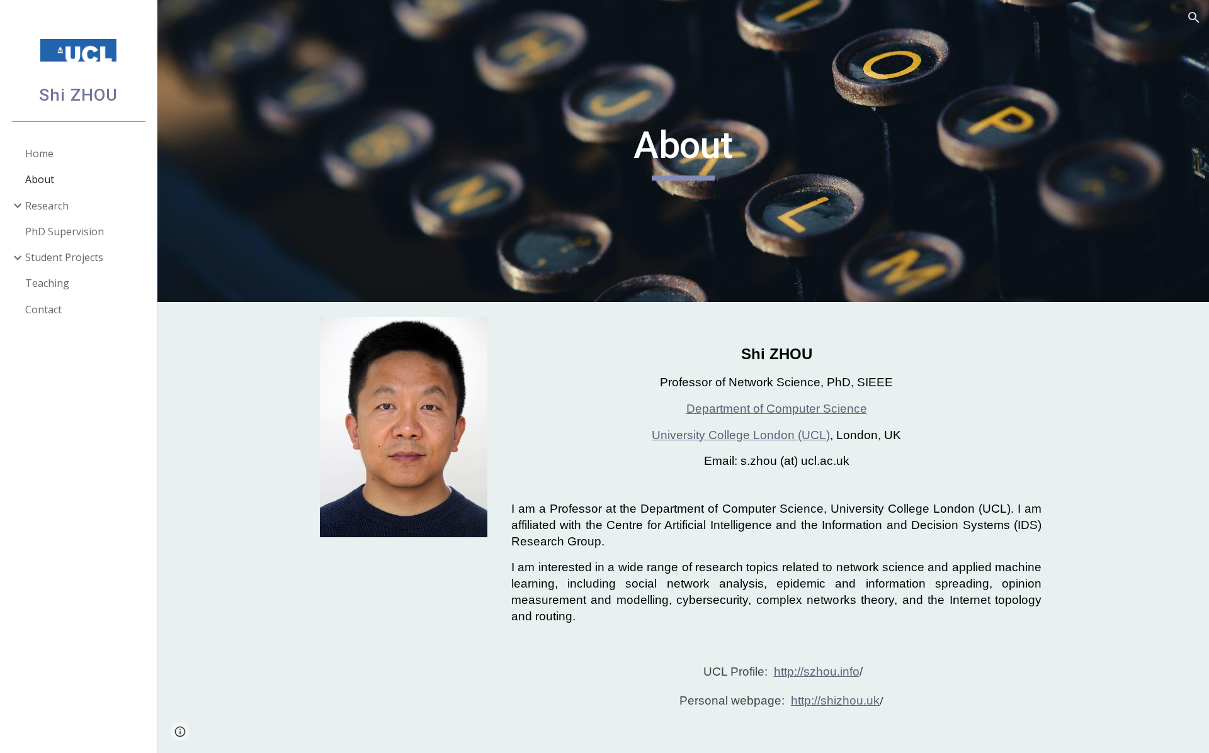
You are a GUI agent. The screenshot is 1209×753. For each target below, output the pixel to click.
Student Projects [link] (64, 257)
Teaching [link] (47, 283)
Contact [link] (43, 309)
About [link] (39, 179)
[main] (683, 151)
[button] (1194, 18)
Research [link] (47, 206)
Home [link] (39, 153)
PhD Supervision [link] (64, 231)
